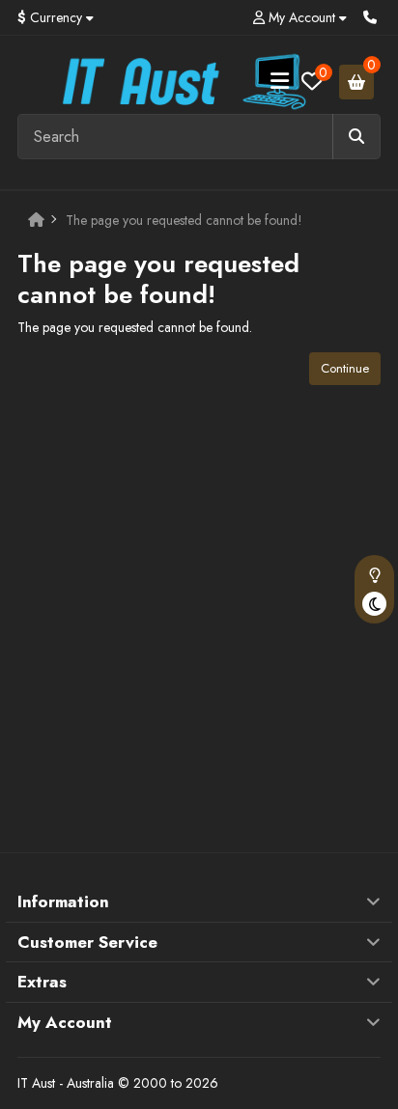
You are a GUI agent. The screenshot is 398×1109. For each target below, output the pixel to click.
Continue (345, 368)
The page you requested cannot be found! (184, 220)
